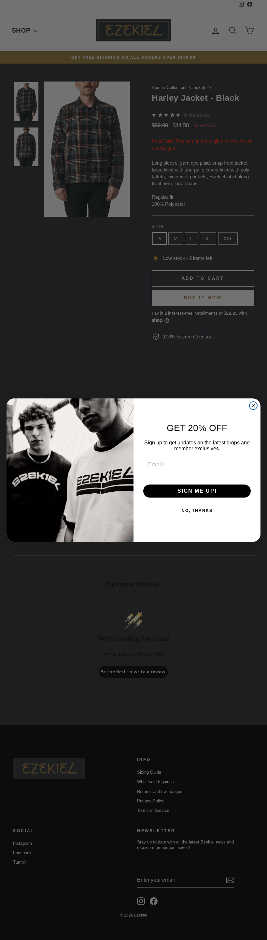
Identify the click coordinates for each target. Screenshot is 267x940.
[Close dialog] (253, 406)
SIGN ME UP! (197, 491)
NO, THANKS (197, 510)
